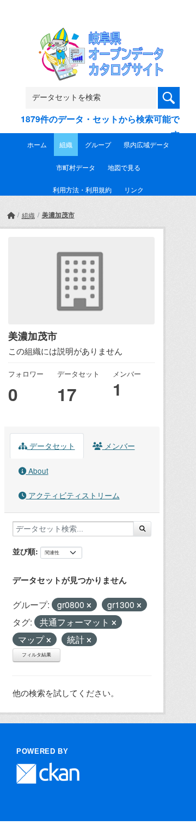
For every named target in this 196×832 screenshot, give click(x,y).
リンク (134, 189)
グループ (98, 144)
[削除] (89, 605)
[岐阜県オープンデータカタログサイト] (98, 34)
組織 (65, 144)
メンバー (118, 445)
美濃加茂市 (58, 215)
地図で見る (124, 167)
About (37, 470)
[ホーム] (11, 215)
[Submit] (142, 528)
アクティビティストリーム (73, 495)
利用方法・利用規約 (82, 189)
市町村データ (75, 167)
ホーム (37, 144)
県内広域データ (146, 144)
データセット (51, 445)
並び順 (24, 551)
